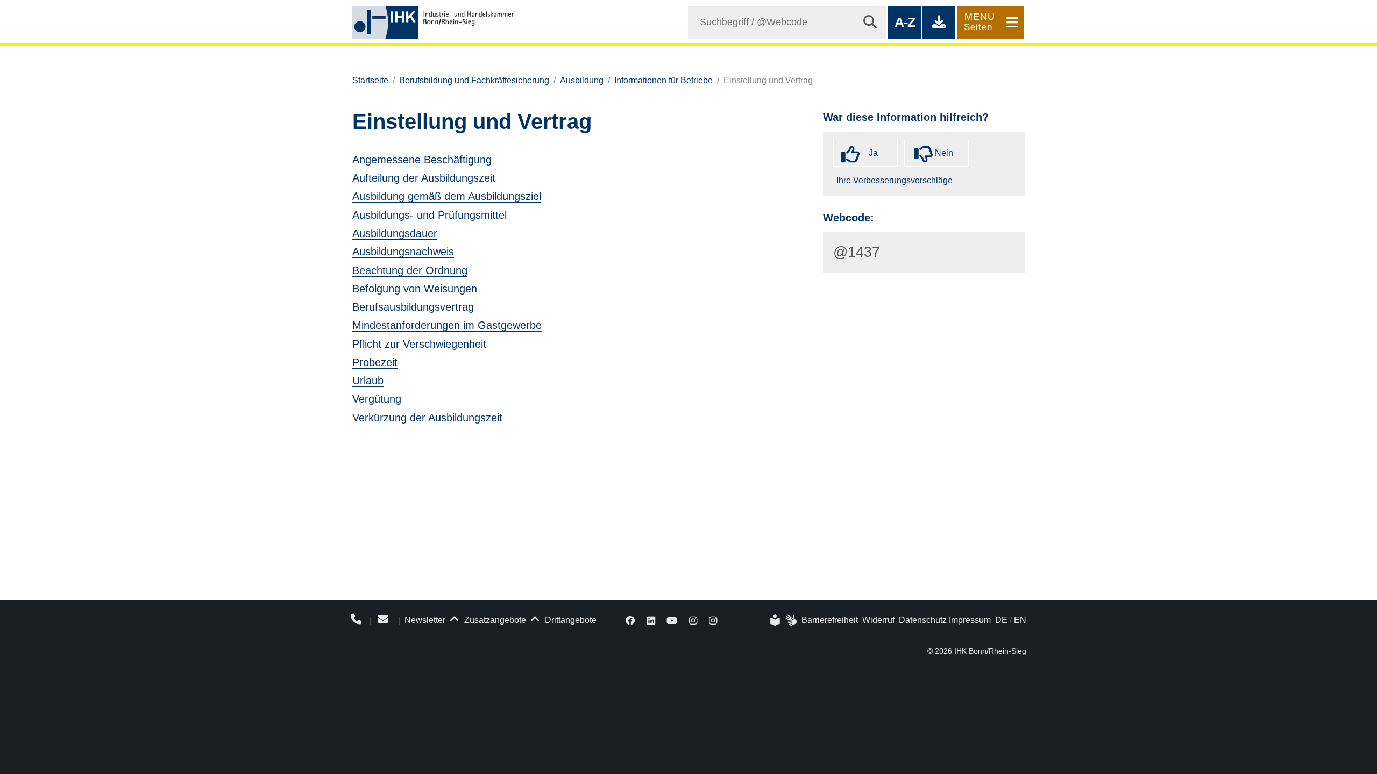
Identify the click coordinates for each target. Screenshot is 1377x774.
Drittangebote (570, 620)
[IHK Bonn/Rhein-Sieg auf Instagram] (693, 620)
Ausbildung (582, 80)
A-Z (904, 22)
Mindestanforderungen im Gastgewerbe (447, 325)
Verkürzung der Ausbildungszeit (427, 418)
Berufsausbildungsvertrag (413, 307)
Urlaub (368, 380)
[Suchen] (870, 22)
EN (1020, 620)
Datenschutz (923, 620)
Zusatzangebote (494, 620)
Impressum (970, 620)
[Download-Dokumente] (938, 22)
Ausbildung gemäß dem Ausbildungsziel (446, 196)
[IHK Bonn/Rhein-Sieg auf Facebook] (630, 620)
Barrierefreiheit (829, 620)
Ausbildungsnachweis (403, 251)
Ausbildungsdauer (394, 233)
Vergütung (376, 399)
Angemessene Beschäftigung (422, 160)
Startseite (370, 80)
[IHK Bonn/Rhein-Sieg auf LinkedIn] (651, 620)
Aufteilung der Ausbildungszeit (423, 178)
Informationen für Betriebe (663, 80)
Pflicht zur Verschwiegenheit (419, 344)
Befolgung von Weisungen (414, 289)
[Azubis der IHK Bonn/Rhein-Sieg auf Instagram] (713, 620)
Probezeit (375, 362)
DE (1001, 620)
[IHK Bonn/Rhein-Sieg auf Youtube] (672, 620)
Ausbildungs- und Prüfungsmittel (429, 215)
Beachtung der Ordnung (409, 270)
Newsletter (424, 620)
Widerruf (878, 620)
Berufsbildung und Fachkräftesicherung (474, 80)
